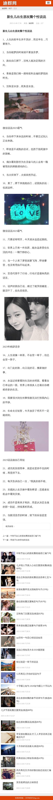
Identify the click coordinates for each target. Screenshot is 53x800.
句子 (10, 8)
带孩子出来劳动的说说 (19, 540)
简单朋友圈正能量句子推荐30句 (31, 625)
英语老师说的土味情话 (27, 782)
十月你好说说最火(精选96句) (30, 746)
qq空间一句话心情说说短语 (29, 637)
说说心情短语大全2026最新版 (30, 649)
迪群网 (4, 8)
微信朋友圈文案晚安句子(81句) (31, 601)
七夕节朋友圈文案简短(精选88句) (17, 710)
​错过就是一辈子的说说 (27, 662)
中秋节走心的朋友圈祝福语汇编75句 (25, 536)
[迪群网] (10, 5)
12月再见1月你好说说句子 (28, 674)
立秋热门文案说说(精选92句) (30, 613)
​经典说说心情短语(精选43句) (30, 758)
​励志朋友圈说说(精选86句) (29, 722)
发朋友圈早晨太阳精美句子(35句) (32, 589)
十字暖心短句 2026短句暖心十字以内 (34, 686)
